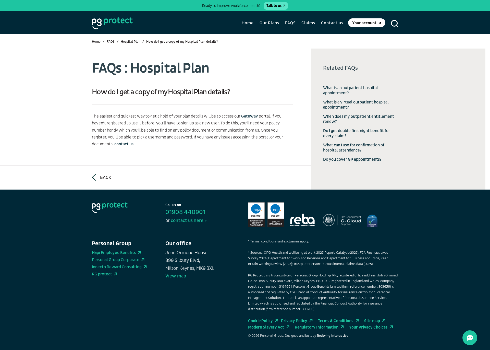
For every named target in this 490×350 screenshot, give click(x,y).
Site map (372, 320)
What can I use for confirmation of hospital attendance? (353, 148)
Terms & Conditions (335, 320)
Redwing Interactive (332, 336)
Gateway (250, 116)
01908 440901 (185, 212)
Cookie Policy (260, 320)
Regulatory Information (316, 327)
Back (105, 177)
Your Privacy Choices (368, 327)
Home (248, 23)
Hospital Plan (130, 42)
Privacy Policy (294, 320)
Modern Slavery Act (266, 327)
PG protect (102, 274)
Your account (364, 23)
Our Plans (269, 23)
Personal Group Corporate (115, 259)
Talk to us (273, 6)
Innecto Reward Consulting (117, 267)
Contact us (332, 23)
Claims (308, 23)
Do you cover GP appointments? (352, 159)
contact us (123, 144)
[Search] (394, 23)
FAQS (290, 23)
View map (175, 276)
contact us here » (188, 221)
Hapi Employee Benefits (114, 252)
